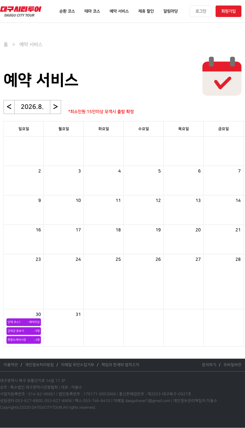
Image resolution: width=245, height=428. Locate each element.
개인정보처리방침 (39, 365)
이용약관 (11, 365)
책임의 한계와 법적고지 (120, 365)
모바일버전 (232, 365)
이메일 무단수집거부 (77, 365)
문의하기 (209, 365)
